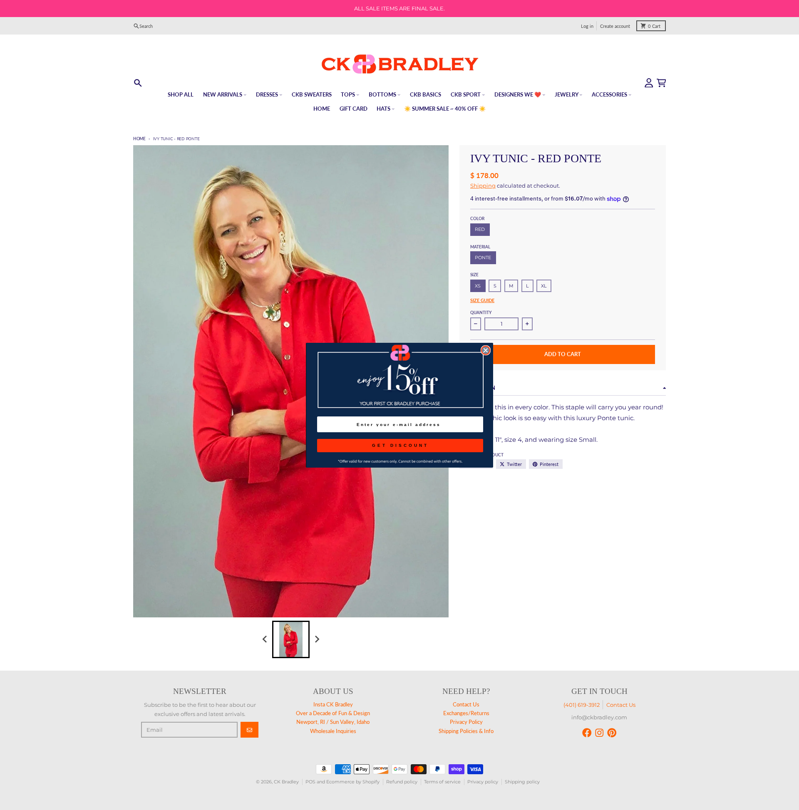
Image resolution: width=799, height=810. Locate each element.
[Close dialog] (485, 350)
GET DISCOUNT (400, 445)
